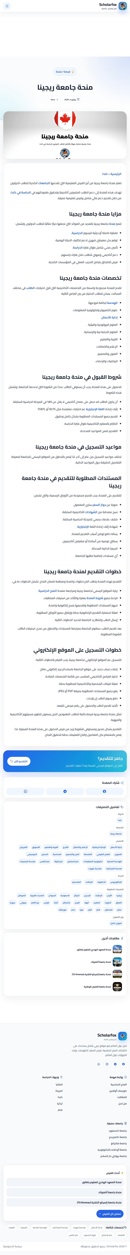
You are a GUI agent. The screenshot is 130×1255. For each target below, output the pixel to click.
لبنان (90, 910)
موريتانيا (63, 910)
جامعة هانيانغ (119, 1143)
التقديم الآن (20, 761)
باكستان (66, 902)
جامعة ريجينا (116, 834)
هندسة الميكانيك (114, 868)
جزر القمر (35, 902)
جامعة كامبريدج (118, 1137)
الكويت (108, 902)
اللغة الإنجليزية (95, 409)
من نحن (122, 1103)
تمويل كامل (116, 923)
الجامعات (44, 183)
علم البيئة (58, 861)
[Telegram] (115, 1064)
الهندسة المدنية (114, 861)
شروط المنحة (95, 598)
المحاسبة (57, 854)
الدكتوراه (101, 882)
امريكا (59, 1090)
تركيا (60, 1103)
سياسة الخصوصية (12, 1246)
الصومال (22, 895)
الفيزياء (12, 1227)
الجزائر (76, 895)
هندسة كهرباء (94, 868)
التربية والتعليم (51, 847)
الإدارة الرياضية (99, 847)
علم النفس (45, 861)
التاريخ (65, 847)
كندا (105, 173)
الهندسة (112, 302)
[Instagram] (107, 1064)
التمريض (23, 847)
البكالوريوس (116, 882)
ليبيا (81, 910)
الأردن (109, 895)
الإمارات (98, 895)
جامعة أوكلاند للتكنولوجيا (112, 1149)
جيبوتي (23, 902)
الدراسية (77, 233)
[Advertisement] (38, 26)
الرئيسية (115, 173)
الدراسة (78, 247)
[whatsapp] (98, 1064)
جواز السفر (99, 504)
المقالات (122, 1097)
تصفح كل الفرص (111, 1213)
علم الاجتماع (73, 861)
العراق (119, 902)
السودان (52, 895)
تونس (46, 902)
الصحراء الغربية (37, 895)
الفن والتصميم (72, 854)
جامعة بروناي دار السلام (114, 1156)
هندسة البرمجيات (27, 861)
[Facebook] (123, 1064)
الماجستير (76, 882)
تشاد (56, 902)
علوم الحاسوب (90, 1235)
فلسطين (108, 910)
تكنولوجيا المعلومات (93, 861)
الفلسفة (88, 854)
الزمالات (89, 882)
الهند (86, 902)
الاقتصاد (121, 1235)
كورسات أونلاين (118, 1090)
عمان (119, 910)
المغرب (96, 902)
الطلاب (30, 288)
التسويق (36, 847)
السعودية (65, 895)
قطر (98, 910)
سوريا (12, 902)
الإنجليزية (83, 526)
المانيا (59, 1084)
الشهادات (91, 512)
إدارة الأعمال (109, 317)
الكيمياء (23, 1227)
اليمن (77, 902)
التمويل (118, 854)
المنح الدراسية (48, 590)
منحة (112, 223)
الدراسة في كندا (21, 192)
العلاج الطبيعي (103, 854)
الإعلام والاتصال (80, 847)
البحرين (87, 895)
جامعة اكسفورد (118, 1130)
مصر (73, 910)
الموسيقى (32, 854)
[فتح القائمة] (7, 6)
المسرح (45, 854)
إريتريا (119, 895)
